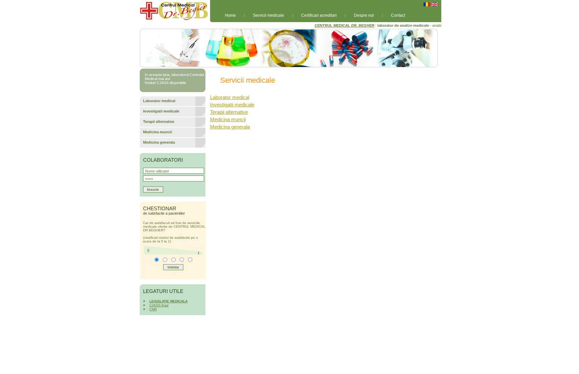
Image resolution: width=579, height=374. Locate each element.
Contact (398, 15)
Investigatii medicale (232, 104)
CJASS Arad (159, 305)
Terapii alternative (229, 112)
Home (230, 15)
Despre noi (364, 15)
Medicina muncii (228, 119)
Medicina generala (230, 127)
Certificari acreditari (319, 15)
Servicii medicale (268, 15)
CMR (153, 309)
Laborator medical (229, 97)
